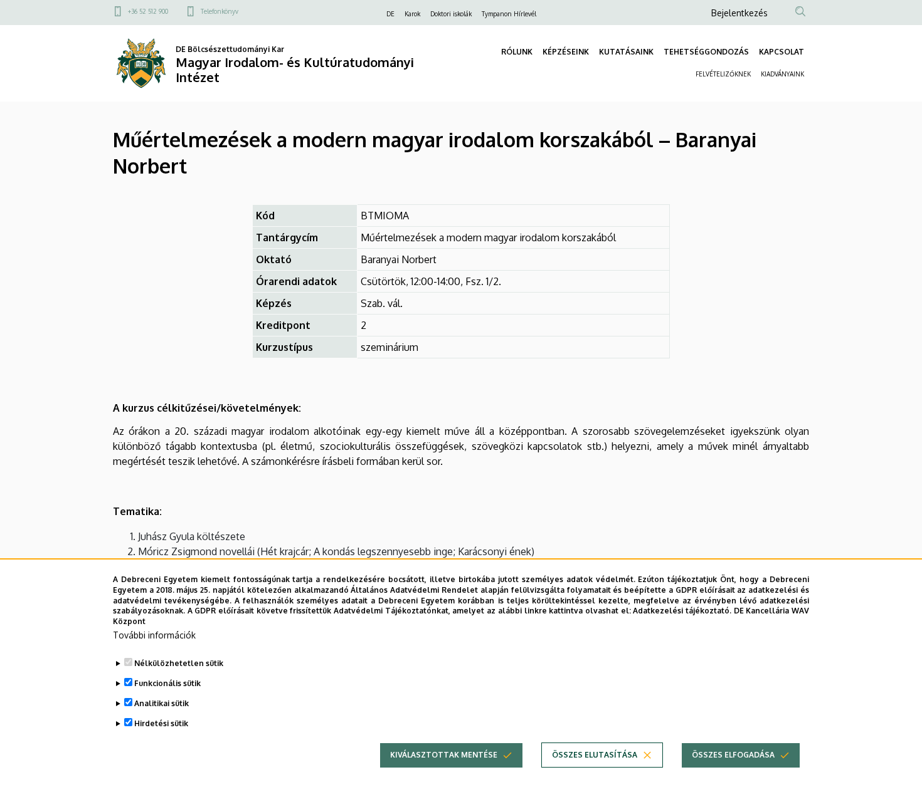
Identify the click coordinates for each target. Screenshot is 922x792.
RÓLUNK (517, 51)
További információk (154, 635)
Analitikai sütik (161, 703)
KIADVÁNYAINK (782, 74)
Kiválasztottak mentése (443, 754)
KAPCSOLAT (781, 51)
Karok (412, 14)
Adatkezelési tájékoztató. (682, 610)
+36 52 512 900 (148, 11)
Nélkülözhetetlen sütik (178, 663)
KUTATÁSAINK (626, 51)
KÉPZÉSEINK (566, 51)
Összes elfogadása (733, 754)
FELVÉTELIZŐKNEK (723, 74)
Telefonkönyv (219, 11)
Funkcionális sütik (167, 683)
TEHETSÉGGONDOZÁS (706, 51)
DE (390, 14)
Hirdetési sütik (161, 723)
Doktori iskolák (451, 14)
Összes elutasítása (594, 754)
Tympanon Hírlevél (509, 14)
